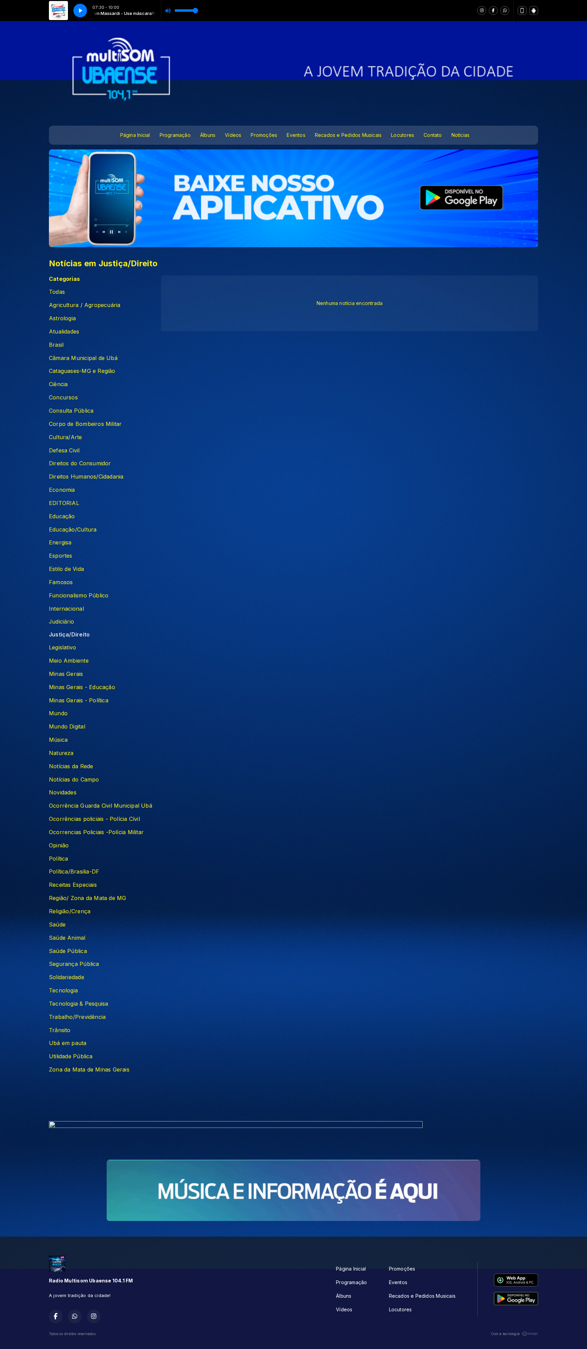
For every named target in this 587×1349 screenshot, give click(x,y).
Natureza (61, 753)
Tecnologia (63, 990)
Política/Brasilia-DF (74, 871)
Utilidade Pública (71, 1056)
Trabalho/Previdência (77, 1017)
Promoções (264, 135)
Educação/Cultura (72, 529)
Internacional (66, 609)
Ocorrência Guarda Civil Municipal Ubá (100, 806)
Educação (62, 516)
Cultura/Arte (65, 437)
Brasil (56, 345)
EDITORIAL (64, 503)
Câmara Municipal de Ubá (83, 358)
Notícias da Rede (71, 766)
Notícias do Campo (74, 779)
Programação (175, 135)
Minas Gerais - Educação (82, 687)
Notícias (460, 135)
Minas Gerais (66, 674)
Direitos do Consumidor (80, 463)
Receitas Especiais (73, 885)
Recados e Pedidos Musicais (348, 135)
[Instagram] (481, 10)
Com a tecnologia (505, 1334)
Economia (62, 490)
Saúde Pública (68, 951)
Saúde (57, 924)
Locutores (402, 135)
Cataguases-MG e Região (82, 371)
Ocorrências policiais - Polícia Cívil (94, 819)
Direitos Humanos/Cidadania (86, 476)
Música (58, 740)
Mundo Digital (67, 726)
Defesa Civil (64, 450)
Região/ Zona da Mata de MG (87, 898)
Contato (433, 135)
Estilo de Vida (66, 569)
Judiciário (61, 621)
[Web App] (522, 10)
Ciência (58, 384)
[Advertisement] (293, 1099)
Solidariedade (66, 977)
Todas (57, 292)
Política (58, 859)
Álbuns (207, 135)
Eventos (296, 135)
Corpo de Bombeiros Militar (85, 424)
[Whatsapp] (504, 10)
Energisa (60, 542)
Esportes (60, 556)
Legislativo (62, 647)
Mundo (58, 713)
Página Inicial (135, 135)
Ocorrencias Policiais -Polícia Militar (96, 832)
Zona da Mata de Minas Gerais (89, 1069)
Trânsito (60, 1030)
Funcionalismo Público (78, 595)
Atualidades (64, 331)
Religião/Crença (69, 911)
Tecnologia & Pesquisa (78, 1004)
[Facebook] (493, 10)
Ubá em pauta (68, 1043)
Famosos (61, 582)
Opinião (59, 845)
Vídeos (233, 135)
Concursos (63, 397)
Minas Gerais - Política (78, 700)
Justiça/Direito (69, 634)
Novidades (62, 792)
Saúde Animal (67, 938)
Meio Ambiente (69, 661)
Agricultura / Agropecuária (84, 305)
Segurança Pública (74, 964)
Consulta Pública (71, 411)
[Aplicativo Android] (533, 10)
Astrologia (62, 318)
